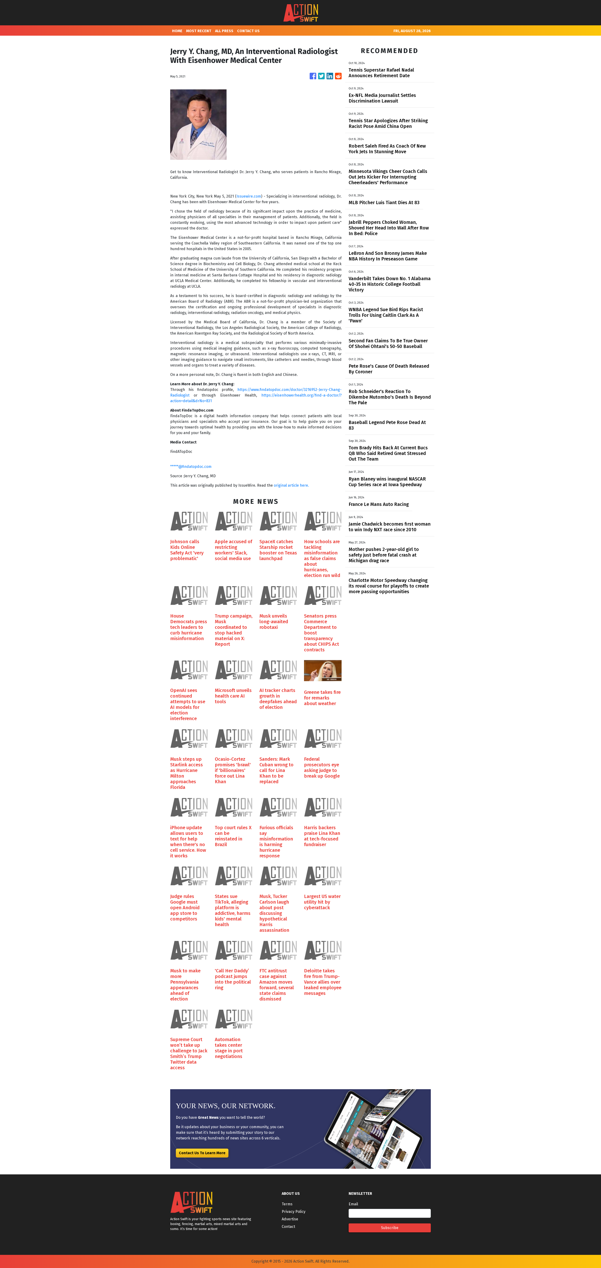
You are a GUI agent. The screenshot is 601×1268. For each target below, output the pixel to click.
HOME (177, 31)
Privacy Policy (293, 1211)
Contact (288, 1226)
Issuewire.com (248, 196)
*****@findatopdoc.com (191, 466)
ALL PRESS (224, 31)
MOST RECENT (198, 31)
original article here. (291, 485)
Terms (287, 1204)
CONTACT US (248, 31)
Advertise (290, 1219)
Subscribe (389, 1228)
